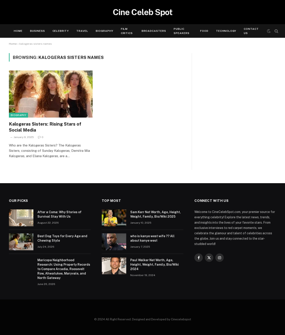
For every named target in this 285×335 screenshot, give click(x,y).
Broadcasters (154, 30)
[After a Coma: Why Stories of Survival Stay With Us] (21, 217)
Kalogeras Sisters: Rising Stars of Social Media (45, 127)
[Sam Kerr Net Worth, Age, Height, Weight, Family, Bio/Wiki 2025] (114, 217)
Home (18, 30)
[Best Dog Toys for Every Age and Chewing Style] (21, 241)
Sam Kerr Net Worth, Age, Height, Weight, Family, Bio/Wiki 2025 (155, 214)
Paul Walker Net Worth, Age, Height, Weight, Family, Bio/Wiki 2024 (154, 264)
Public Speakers (181, 31)
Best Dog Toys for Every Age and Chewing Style (62, 238)
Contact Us (251, 31)
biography (18, 115)
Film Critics (127, 31)
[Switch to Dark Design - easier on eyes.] (269, 31)
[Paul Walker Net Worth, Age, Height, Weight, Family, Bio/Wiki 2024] (114, 265)
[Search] (276, 31)
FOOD (204, 30)
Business (37, 30)
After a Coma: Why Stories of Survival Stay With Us (59, 214)
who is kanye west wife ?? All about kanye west (152, 238)
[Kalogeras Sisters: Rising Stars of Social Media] (51, 94)
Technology (226, 30)
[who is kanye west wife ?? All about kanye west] (114, 241)
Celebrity (61, 30)
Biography (104, 30)
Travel (82, 30)
